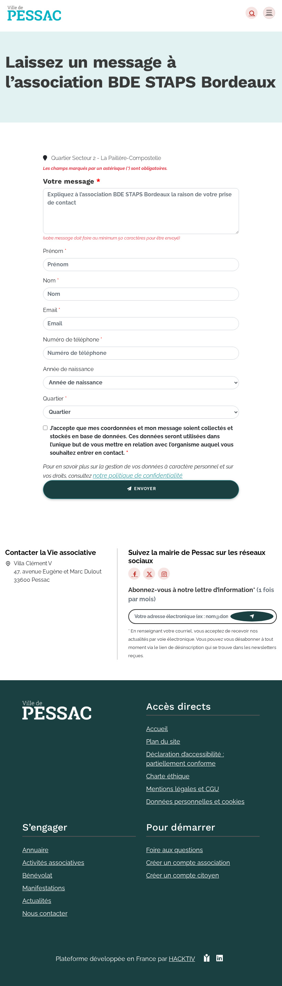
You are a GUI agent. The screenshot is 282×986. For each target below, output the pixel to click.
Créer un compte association (188, 862)
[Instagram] (164, 574)
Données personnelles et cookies (195, 801)
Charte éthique (167, 776)
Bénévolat (37, 875)
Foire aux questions (174, 850)
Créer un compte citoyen (182, 875)
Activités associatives (53, 862)
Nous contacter (44, 913)
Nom (49, 280)
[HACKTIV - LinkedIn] (219, 961)
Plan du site (163, 741)
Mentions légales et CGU (182, 788)
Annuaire (35, 850)
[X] (149, 574)
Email (50, 310)
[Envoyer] (251, 616)
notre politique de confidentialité (138, 475)
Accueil (157, 728)
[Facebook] (134, 574)
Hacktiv (182, 958)
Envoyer (144, 488)
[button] (252, 13)
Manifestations (43, 888)
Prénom (53, 251)
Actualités (36, 900)
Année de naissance (68, 369)
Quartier (53, 398)
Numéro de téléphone (71, 339)
